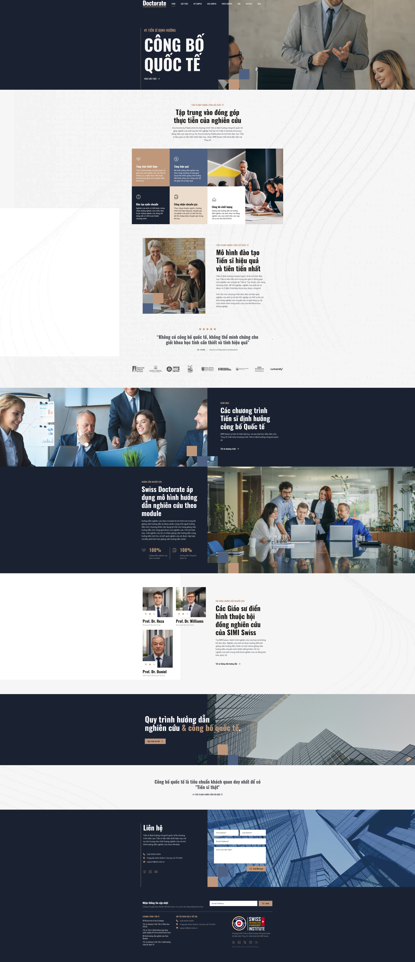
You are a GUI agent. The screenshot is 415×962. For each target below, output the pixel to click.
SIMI (238, 3)
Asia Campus (211, 3)
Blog (259, 3)
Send (267, 903)
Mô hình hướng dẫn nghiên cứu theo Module (155, 937)
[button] (143, 339)
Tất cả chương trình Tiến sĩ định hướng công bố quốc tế (157, 943)
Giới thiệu (184, 3)
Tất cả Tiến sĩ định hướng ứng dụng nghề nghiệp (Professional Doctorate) (157, 931)
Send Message (258, 868)
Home (173, 3)
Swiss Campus (227, 3)
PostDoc (249, 3)
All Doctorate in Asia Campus (153, 920)
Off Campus (197, 3)
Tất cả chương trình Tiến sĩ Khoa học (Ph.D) (156, 925)
